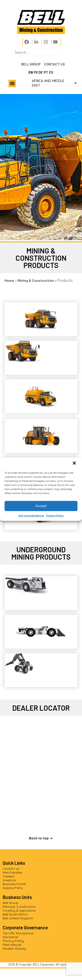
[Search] (60, 52)
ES (51, 72)
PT (46, 72)
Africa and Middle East (48, 83)
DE (40, 72)
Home (9, 280)
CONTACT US (54, 64)
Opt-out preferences (31, 515)
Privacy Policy (55, 515)
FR (36, 72)
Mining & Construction (36, 280)
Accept (41, 506)
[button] (74, 463)
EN (30, 72)
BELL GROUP (31, 64)
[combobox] (35, 52)
